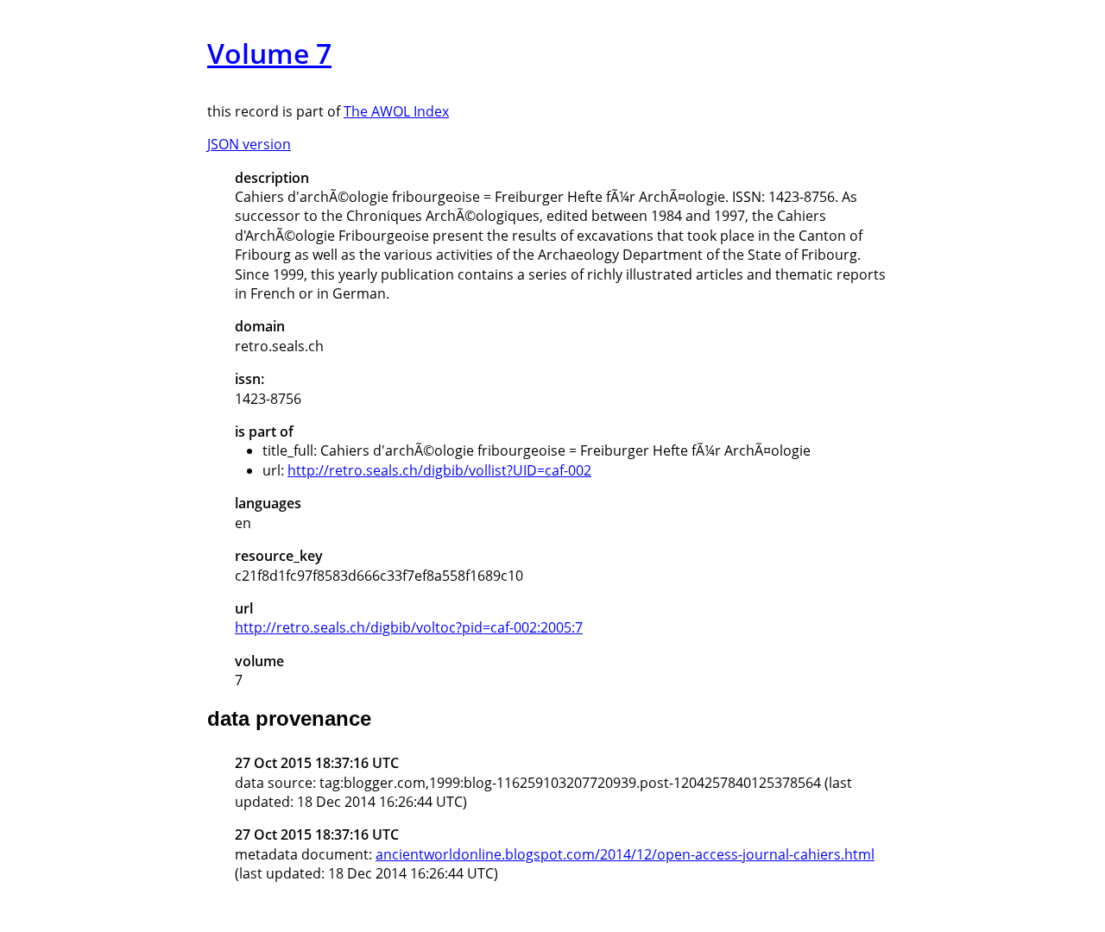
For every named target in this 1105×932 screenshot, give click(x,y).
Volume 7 (269, 53)
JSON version (249, 144)
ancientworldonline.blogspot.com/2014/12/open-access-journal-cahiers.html (625, 854)
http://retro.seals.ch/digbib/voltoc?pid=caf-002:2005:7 (409, 627)
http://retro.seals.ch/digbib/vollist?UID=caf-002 (439, 470)
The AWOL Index (396, 111)
